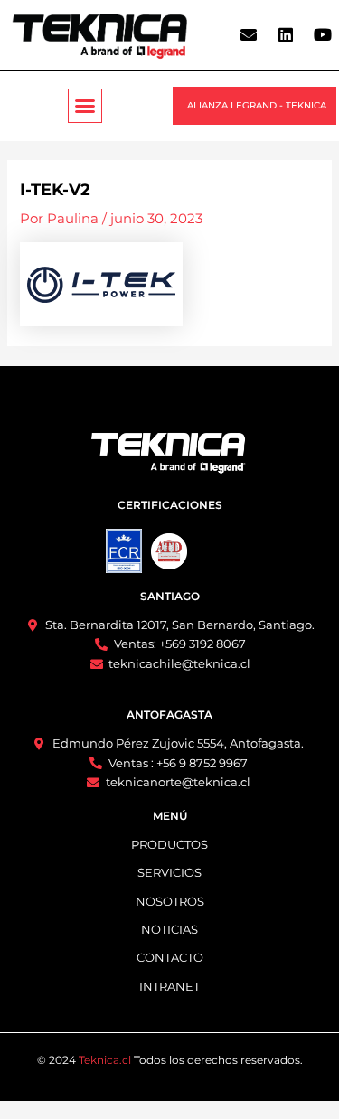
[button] (85, 106)
